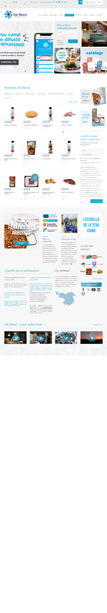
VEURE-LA (85, 101)
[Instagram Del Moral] (65, 2)
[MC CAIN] (100, 268)
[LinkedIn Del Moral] (63, 2)
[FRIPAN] (83, 268)
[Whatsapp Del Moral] (67, 2)
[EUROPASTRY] (100, 253)
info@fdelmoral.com (47, 2)
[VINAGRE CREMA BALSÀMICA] (50, 114)
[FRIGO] (83, 254)
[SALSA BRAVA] (50, 148)
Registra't (59, 41)
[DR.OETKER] (94, 254)
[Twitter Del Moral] (57, 2)
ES (5, 2)
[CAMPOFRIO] (83, 261)
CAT (5, 6)
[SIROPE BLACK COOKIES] (69, 148)
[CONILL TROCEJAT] (69, 114)
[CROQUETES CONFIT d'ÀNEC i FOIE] (50, 181)
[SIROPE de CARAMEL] (12, 114)
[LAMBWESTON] (94, 268)
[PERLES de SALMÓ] (31, 148)
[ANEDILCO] (89, 261)
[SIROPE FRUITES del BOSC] (12, 148)
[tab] (8, 94)
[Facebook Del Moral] (55, 2)
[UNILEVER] (94, 261)
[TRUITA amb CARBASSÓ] (31, 114)
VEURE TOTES (99, 276)
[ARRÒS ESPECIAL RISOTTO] (12, 181)
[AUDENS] (100, 261)
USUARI (84, 2)
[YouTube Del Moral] (60, 2)
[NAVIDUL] (89, 268)
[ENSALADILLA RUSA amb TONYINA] (31, 181)
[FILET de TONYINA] (69, 181)
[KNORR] (89, 254)
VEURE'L (84, 122)
